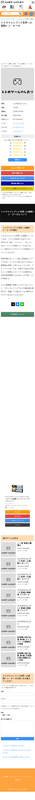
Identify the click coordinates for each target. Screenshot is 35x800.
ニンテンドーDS (10, 19)
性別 (2, 712)
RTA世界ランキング (17, 314)
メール (3, 698)
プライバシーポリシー (25, 776)
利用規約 (17, 780)
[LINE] (22, 304)
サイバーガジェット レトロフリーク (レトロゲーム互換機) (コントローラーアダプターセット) (17, 499)
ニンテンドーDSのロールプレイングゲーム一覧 (17, 751)
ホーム (2, 19)
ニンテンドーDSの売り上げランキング (16, 757)
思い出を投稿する (6, 719)
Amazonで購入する (17, 168)
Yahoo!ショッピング (17, 178)
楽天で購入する (17, 173)
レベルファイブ (18, 131)
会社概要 (5, 776)
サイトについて (13, 776)
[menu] (32, 2)
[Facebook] (17, 304)
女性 (8, 715)
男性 (4, 715)
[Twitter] (13, 304)
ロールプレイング (18, 127)
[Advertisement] (17, 45)
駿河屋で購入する (17, 183)
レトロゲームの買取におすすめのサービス (17, 188)
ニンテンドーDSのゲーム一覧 (13, 745)
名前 (2, 691)
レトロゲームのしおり (20, 789)
